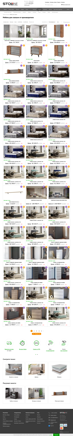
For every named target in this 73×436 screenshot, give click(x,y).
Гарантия (4, 418)
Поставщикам (16, 416)
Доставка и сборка (53, 2)
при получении (63, 350)
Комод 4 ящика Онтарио (14, 60)
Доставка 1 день (6, 21)
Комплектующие (55, 12)
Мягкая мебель (11, 9)
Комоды (44, 12)
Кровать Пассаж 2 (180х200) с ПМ (36, 242)
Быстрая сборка (22, 349)
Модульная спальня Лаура (36, 200)
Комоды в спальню (36, 401)
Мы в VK (52, 425)
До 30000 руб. (25, 21)
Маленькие (11, 21)
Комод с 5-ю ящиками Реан (59, 262)
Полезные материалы (30, 412)
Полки (39, 12)
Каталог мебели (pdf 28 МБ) (31, 418)
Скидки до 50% (36, 349)
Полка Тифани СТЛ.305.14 (14, 201)
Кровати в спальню (13, 377)
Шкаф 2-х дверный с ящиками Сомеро (14, 262)
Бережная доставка (9, 349)
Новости (38, 414)
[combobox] (52, 22)
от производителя (50, 350)
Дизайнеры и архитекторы (19, 423)
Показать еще (37, 333)
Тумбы (49, 12)
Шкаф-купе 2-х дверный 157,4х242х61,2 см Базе (14, 40)
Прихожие (45, 9)
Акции (68, 9)
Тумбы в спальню (14, 401)
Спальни (39, 9)
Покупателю (5, 412)
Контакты (63, 2)
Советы (27, 416)
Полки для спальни (59, 401)
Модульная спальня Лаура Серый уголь (59, 200)
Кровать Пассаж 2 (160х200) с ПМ (14, 222)
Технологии (28, 414)
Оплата (4, 416)
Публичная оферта (6, 426)
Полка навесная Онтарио (14, 80)
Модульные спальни (17, 12)
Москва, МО (31, 1)
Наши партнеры (40, 418)
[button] (35, 354)
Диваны (5, 9)
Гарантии (59, 2)
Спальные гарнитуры (7, 12)
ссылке (50, 434)
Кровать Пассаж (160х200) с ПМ (59, 101)
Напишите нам (53, 420)
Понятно (56, 434)
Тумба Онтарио (36, 60)
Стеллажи (34, 12)
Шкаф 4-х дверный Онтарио (58, 40)
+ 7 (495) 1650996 (54, 412)
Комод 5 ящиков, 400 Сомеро (36, 282)
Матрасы (17, 9)
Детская (50, 9)
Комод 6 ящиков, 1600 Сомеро (14, 322)
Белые (15, 21)
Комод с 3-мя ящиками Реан (59, 302)
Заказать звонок (26, 5)
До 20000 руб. (20, 21)
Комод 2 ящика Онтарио (59, 60)
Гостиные (34, 9)
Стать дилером (17, 414)
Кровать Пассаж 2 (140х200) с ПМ (36, 161)
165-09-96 (28, 3)
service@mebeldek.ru (54, 417)
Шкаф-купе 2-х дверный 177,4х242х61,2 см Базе (36, 40)
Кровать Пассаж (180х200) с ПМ (14, 141)
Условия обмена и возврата (8, 421)
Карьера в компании (40, 421)
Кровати (24, 12)
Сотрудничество (17, 412)
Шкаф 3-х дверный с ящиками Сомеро (59, 242)
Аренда (15, 418)
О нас (38, 412)
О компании (47, 2)
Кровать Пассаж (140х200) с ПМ (36, 80)
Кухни (27, 9)
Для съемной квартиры (58, 9)
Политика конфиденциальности (7, 424)
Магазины (39, 416)
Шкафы (22, 9)
